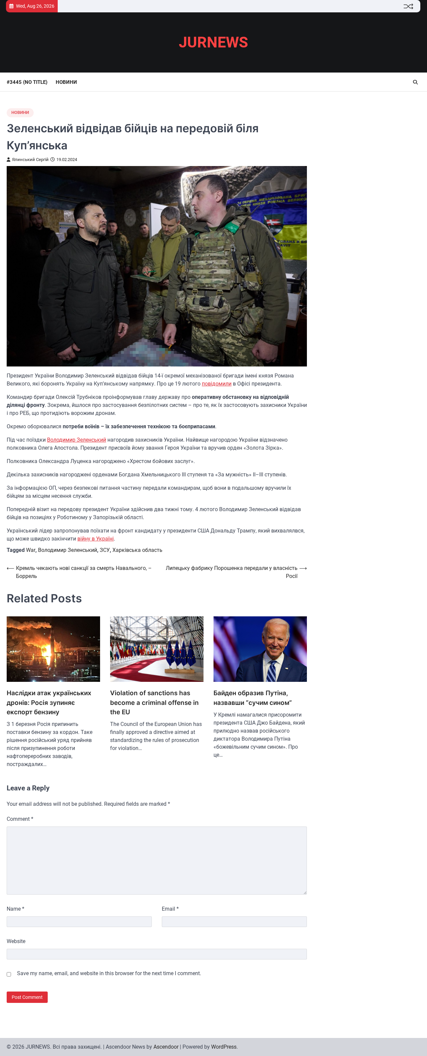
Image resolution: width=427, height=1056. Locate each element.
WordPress (224, 1047)
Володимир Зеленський (76, 440)
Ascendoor (165, 1047)
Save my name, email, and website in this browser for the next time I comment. (109, 973)
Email (170, 909)
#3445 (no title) (27, 82)
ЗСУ (105, 550)
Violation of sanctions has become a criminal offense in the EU (154, 702)
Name (15, 909)
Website (16, 941)
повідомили (217, 384)
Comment (20, 819)
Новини (66, 82)
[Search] (415, 82)
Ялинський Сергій (30, 159)
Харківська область (137, 550)
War (30, 550)
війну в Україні (95, 539)
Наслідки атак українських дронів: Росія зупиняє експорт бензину (49, 702)
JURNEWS (213, 42)
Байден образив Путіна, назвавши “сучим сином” (253, 697)
